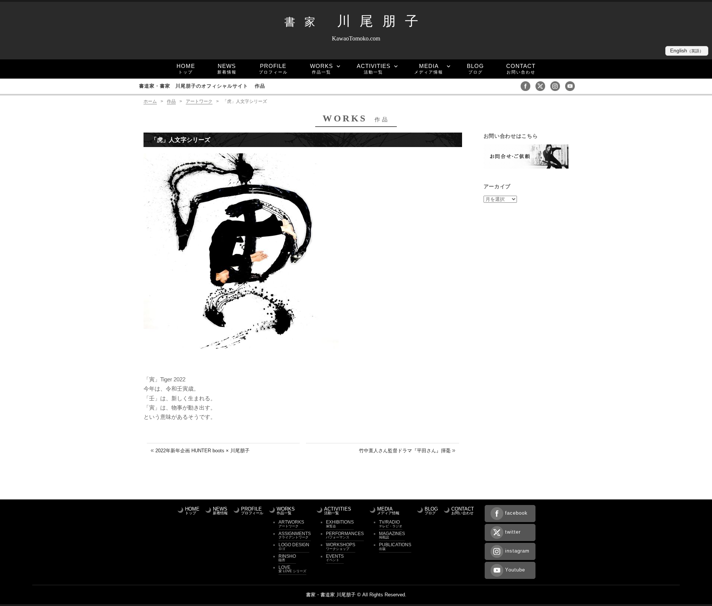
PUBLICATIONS (395, 546)
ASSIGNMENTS (294, 535)
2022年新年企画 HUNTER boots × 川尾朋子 (202, 450)
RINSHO (287, 558)
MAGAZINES (392, 535)
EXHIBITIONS (340, 523)
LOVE (292, 569)
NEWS (227, 68)
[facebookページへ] (527, 85)
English (686, 50)
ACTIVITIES (373, 68)
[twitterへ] (542, 85)
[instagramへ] (557, 85)
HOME (186, 68)
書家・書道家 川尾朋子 (331, 594)
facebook (516, 513)
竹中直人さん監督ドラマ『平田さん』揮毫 (405, 450)
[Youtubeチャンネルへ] (571, 85)
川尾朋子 (356, 21)
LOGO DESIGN (293, 546)
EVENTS (335, 558)
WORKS (321, 68)
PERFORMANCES (345, 535)
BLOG (475, 68)
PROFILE (273, 68)
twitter (513, 532)
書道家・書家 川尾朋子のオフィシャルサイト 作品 (202, 86)
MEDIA (428, 68)
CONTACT (520, 68)
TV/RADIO (390, 523)
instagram (517, 551)
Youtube (515, 570)
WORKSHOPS (340, 546)
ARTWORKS (291, 523)
